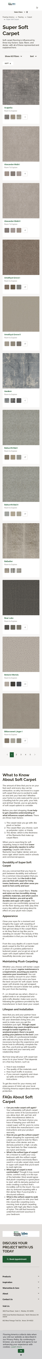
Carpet (29, 17)
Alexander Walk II (12, 221)
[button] (20, 12)
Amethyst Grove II (12, 334)
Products (7, 1276)
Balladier (8, 561)
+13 (25, 684)
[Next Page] (35, 754)
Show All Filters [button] (12, 56)
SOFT (7, 63)
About (5, 1294)
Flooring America (8, 17)
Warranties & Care (11, 1288)
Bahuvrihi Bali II (11, 505)
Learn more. (16, 1347)
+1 (25, 117)
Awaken (8, 391)
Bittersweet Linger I (13, 731)
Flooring (21, 17)
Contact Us (8, 1299)
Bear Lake (8, 618)
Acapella (8, 108)
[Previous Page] (7, 754)
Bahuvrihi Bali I (11, 448)
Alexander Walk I (12, 164)
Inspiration (7, 1282)
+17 (25, 287)
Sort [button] (32, 56)
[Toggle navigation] (37, 8)
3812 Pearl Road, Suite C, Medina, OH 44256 (18, 1311)
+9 (25, 174)
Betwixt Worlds (11, 675)
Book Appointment (17, 1259)
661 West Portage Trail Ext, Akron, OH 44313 (18, 1320)
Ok (21, 1351)
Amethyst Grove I (12, 278)
